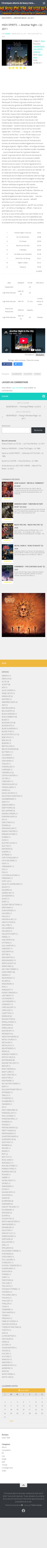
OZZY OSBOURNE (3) (9, 1110)
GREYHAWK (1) (7, 907)
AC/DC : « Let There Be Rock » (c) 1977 (30, 444)
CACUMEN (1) (7, 755)
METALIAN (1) (7, 1042)
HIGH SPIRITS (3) (8, 940)
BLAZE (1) (5, 720)
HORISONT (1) (7, 949)
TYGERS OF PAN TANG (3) (11, 1327)
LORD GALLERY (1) (9, 1007)
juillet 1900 (6, 1438)
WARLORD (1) (7, 1362)
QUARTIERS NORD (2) (10, 1136)
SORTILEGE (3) (7, 1239)
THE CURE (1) (7, 1283)
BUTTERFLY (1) (7, 752)
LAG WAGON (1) (8, 998)
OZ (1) (4, 1107)
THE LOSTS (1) (7, 1286)
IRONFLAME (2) (7, 966)
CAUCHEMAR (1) (8, 758)
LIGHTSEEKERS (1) (9, 1001)
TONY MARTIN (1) (8, 1312)
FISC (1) (4, 869)
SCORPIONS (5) (7, 1201)
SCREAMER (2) (7, 1204)
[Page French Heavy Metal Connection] (43, 396)
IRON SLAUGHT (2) (9, 963)
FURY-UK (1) (6, 881)
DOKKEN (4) (6, 825)
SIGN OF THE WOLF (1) (10, 1207)
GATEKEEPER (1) (8, 896)
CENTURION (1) (7, 761)
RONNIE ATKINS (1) (9, 1169)
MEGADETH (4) (7, 1034)
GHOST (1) (6, 899)
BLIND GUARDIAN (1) (10, 728)
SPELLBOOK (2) (7, 1248)
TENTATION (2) (7, 1280)
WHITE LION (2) (7, 1377)
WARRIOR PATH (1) (9, 1365)
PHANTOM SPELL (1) (9, 1119)
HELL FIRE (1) (7, 925)
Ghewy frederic (7, 444)
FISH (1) (5, 872)
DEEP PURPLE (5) (8, 808)
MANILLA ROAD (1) (9, 1022)
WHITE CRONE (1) (8, 1374)
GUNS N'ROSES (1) (9, 910)
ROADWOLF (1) (7, 1163)
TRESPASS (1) (7, 1318)
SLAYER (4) (6, 1216)
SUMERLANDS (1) (8, 1268)
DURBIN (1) (6, 837)
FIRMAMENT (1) (8, 866)
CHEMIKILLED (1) (8, 767)
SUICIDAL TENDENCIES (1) (12, 1265)
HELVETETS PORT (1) (10, 934)
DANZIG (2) (6, 790)
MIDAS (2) (5, 1051)
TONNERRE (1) (7, 1309)
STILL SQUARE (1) (8, 1260)
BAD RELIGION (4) (8, 708)
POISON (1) (6, 1125)
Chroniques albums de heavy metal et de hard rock (18, 3)
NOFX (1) (5, 1086)
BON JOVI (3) (6, 740)
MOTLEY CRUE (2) (8, 1057)
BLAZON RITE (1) (8, 726)
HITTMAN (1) (7, 943)
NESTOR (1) (6, 1066)
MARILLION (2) (7, 1028)
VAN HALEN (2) (7, 1339)
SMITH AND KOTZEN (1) (11, 1221)
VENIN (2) (5, 1342)
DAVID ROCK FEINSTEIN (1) (12, 796)
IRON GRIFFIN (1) (8, 957)
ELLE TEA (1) (6, 846)
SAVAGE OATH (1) (8, 1192)
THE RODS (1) (7, 1292)
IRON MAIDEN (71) (9, 960)
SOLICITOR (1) (7, 1230)
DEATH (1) (6, 802)
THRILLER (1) (7, 1304)
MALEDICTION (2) (8, 1019)
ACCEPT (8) (6, 684)
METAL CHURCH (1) (9, 1040)
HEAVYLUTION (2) (8, 922)
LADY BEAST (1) (8, 996)
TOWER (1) (6, 1315)
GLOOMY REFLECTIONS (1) (12, 905)
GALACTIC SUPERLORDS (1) (12, 884)
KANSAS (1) (6, 975)
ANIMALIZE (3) (7, 696)
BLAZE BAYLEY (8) (8, 723)
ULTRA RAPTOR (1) (9, 1336)
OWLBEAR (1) (7, 1104)
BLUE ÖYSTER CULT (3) (10, 734)
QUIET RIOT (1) (7, 1142)
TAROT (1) (5, 1277)
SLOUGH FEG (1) (8, 1219)
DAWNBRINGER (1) (9, 799)
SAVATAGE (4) (7, 1195)
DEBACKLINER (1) (8, 805)
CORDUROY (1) (7, 781)
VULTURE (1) (6, 1356)
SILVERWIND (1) (8, 1210)
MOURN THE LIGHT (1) (10, 1063)
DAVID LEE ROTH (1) (9, 793)
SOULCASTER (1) (8, 1242)
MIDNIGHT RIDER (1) (9, 1054)
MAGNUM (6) (7, 1016)
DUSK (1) (5, 840)
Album (43, 41)
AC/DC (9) (5, 682)
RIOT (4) (5, 1154)
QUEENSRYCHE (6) (9, 1139)
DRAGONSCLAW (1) (9, 828)
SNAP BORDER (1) (8, 1224)
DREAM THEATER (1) (10, 831)
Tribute (4, 1465)
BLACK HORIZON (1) (9, 714)
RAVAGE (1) (6, 1148)
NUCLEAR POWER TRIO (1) (12, 1089)
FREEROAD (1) (7, 878)
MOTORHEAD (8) (8, 1060)
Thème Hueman (36, 1505)
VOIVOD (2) (6, 1351)
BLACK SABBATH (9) (9, 717)
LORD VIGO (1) (7, 1010)
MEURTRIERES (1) (8, 1048)
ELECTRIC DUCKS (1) (9, 843)
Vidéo (4, 1471)
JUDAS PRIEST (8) (8, 972)
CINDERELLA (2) (8, 772)
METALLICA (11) (8, 1045)
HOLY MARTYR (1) (8, 946)
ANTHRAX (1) (7, 699)
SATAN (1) (5, 1189)
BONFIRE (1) (6, 743)
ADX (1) (4, 687)
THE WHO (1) (7, 1298)
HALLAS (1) (6, 916)
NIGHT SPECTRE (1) (9, 1075)
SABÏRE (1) (6, 1177)
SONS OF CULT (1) (8, 1233)
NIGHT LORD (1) (8, 1072)
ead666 (7, 34)
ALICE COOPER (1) (8, 690)
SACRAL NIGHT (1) (8, 1180)
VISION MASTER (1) (9, 1348)
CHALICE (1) (6, 764)
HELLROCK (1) (7, 931)
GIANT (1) (5, 902)
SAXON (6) (6, 1198)
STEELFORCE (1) (8, 1257)
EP (3, 1453)
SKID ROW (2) (7, 1213)
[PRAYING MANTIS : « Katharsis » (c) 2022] (23, 615)
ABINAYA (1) (6, 676)
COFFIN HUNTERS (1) (10, 775)
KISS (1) (4, 987)
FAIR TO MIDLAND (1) (10, 858)
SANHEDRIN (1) (7, 1186)
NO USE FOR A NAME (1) (11, 1084)
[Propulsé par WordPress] (22, 1505)
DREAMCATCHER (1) (9, 834)
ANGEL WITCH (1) (8, 693)
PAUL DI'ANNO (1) (8, 1116)
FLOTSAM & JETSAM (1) (11, 875)
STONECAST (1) (7, 1263)
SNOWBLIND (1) (8, 1227)
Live (3, 1456)
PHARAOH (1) (7, 1122)
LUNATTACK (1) (7, 1013)
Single (4, 1459)
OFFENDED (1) (7, 1092)
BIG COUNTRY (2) (8, 711)
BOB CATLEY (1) (8, 737)
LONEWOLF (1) (7, 1004)
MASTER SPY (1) (8, 1031)
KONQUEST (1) (7, 990)
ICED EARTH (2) (7, 951)
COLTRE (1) (6, 778)
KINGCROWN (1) (8, 984)
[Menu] (44, 3)
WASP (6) (5, 1371)
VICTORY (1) (6, 1345)
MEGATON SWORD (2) (10, 1037)
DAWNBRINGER (38, 46)
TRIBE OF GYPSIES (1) (10, 1321)
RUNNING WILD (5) (9, 1172)
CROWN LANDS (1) (9, 787)
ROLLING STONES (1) (9, 1166)
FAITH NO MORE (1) (9, 861)
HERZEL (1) (6, 937)
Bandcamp (40, 355)
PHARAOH (36, 52)
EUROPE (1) (6, 852)
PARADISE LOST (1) (9, 1113)
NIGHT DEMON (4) (9, 1069)
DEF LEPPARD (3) (8, 811)
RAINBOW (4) (7, 1145)
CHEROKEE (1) (7, 770)
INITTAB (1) (6, 954)
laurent (4, 461)
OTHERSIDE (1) (7, 1098)
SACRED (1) (6, 1183)
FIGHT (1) (5, 863)
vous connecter (17, 387)
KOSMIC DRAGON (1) (9, 993)
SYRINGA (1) (6, 1274)
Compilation (6, 1450)
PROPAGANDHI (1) (9, 1133)
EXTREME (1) (7, 855)
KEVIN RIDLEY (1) (8, 978)
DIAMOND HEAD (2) (9, 817)
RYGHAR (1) (6, 1175)
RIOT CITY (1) (7, 1157)
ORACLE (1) (6, 1095)
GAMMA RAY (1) (8, 893)
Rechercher (6, 426)
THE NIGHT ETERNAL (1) (11, 1289)
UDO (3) (5, 1333)
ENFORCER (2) (7, 849)
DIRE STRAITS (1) (8, 822)
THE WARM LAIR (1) (9, 1295)
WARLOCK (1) (7, 1359)
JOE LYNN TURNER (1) (10, 969)
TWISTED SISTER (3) (9, 1324)
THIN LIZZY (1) (7, 1301)
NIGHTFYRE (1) (7, 1078)
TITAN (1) (5, 1307)
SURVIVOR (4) (7, 1271)
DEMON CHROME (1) (10, 814)
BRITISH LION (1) (8, 746)
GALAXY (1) (6, 887)
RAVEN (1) (6, 1151)
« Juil (11, 1421)
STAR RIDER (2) (7, 1254)
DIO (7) (4, 819)
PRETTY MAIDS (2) (9, 1130)
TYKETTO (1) (6, 1330)
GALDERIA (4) (7, 890)
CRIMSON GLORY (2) (9, 784)
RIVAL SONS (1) (7, 1160)
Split (3, 1462)
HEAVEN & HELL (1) (9, 919)
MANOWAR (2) (7, 1025)
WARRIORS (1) (7, 1368)
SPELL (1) (5, 1245)
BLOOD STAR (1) (8, 731)
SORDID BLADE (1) (9, 1236)
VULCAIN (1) (6, 1353)
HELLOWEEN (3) (8, 928)
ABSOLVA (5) (6, 679)
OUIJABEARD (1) (8, 1101)
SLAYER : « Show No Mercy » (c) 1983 (24, 461)
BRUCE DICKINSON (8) (10, 749)
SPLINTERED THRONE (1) (11, 1251)
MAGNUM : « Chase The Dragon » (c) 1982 (24, 448)
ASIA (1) (5, 705)
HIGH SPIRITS (38, 49)
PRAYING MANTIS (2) (10, 1128)
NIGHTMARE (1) (8, 1081)
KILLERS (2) (6, 981)
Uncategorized (7, 1468)
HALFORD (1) (7, 913)
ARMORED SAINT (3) (9, 702)
